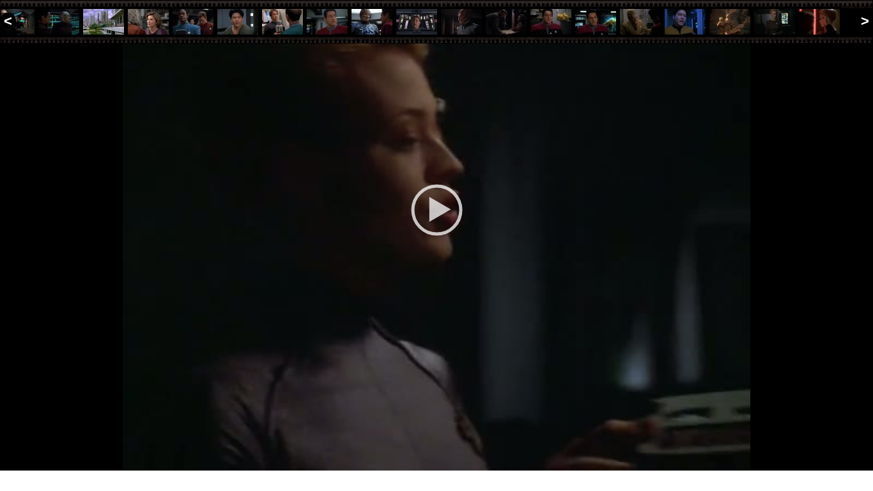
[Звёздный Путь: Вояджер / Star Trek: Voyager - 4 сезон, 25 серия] (774, 21)
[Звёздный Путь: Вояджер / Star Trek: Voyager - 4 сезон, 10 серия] (103, 21)
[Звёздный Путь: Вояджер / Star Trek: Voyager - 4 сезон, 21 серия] (595, 21)
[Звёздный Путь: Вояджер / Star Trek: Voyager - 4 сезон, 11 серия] (148, 21)
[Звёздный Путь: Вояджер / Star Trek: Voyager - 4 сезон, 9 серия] (58, 21)
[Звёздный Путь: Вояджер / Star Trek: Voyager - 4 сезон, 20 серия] (551, 21)
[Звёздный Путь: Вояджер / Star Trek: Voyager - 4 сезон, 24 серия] (729, 21)
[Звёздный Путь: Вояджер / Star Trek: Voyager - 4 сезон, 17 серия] (416, 21)
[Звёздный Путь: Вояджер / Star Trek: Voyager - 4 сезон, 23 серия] (685, 21)
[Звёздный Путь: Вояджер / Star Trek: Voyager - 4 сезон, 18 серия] (461, 21)
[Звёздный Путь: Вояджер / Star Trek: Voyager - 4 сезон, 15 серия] (327, 21)
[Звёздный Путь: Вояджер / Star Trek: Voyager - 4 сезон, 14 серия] (282, 21)
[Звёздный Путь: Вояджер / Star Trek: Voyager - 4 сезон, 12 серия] (193, 21)
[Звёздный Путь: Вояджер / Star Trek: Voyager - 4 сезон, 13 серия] (237, 21)
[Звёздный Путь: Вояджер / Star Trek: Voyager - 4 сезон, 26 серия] (819, 21)
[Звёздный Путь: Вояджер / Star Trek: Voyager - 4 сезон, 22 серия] (640, 21)
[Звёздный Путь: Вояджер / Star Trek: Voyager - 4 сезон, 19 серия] (506, 21)
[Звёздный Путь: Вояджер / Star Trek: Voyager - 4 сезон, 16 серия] (372, 21)
